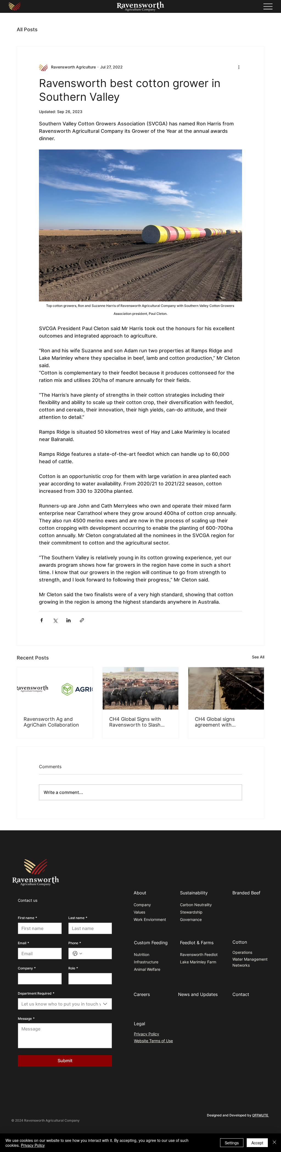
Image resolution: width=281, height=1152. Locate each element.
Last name (77, 918)
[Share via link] (82, 620)
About (140, 892)
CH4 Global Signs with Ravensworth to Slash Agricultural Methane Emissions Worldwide (135, 722)
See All (258, 657)
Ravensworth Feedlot (199, 954)
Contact (240, 994)
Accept (257, 1142)
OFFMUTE (260, 1115)
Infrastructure (146, 962)
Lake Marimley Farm (198, 962)
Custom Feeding (151, 942)
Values (139, 912)
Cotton (239, 942)
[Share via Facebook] (41, 620)
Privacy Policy (146, 1034)
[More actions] (238, 67)
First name (27, 918)
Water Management (250, 959)
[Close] (274, 1143)
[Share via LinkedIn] (68, 620)
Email (23, 943)
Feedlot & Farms (196, 942)
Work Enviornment (150, 919)
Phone (74, 943)
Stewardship (191, 912)
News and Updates (198, 994)
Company (27, 968)
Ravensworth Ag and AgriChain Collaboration (51, 722)
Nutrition (141, 954)
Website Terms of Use (153, 1040)
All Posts (27, 29)
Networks (241, 965)
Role (73, 968)
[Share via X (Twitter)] (55, 620)
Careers (142, 994)
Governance (191, 919)
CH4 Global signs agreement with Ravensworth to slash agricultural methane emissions (220, 722)
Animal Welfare (147, 969)
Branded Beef (246, 892)
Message (26, 1018)
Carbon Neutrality (196, 904)
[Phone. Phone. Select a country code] (77, 953)
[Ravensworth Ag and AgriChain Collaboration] (55, 688)
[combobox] (65, 1004)
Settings (232, 1142)
